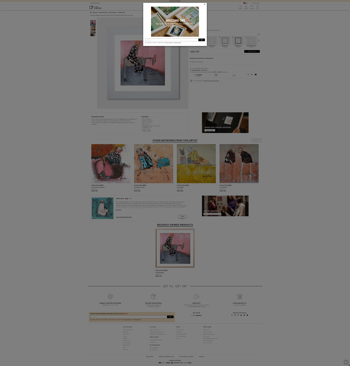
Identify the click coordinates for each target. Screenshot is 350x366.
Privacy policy (169, 42)
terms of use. (178, 42)
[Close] (204, 4)
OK (202, 40)
